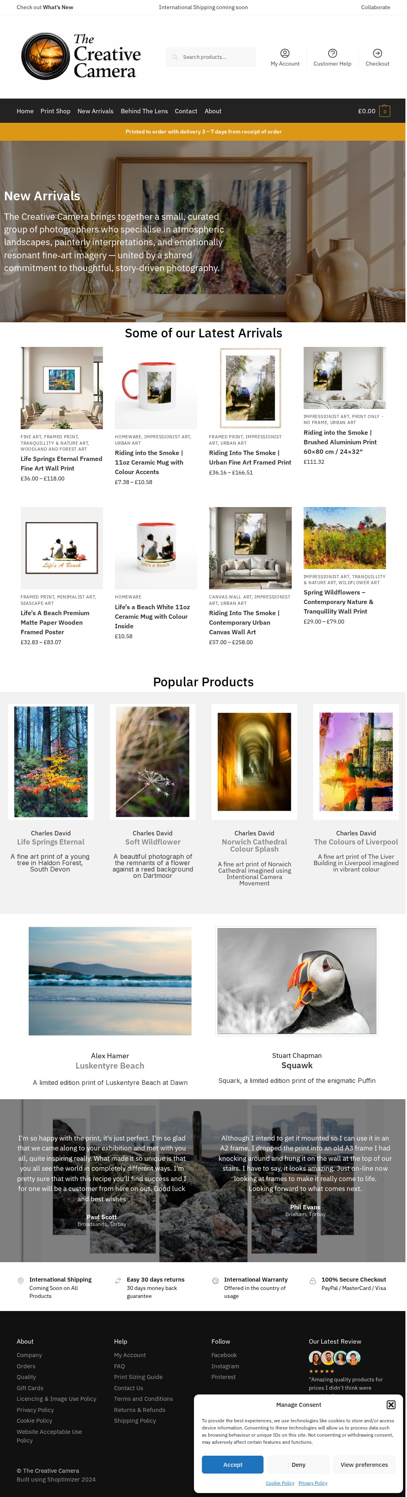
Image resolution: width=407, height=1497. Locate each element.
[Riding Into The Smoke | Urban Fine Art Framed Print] (250, 388)
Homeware (128, 437)
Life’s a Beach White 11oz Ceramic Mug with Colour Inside (152, 616)
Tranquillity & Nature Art (54, 443)
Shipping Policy (135, 1420)
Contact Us (128, 1388)
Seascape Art (37, 603)
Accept (232, 1464)
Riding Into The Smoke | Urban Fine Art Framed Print (250, 457)
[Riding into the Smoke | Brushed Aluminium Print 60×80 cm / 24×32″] (345, 378)
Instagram (225, 1366)
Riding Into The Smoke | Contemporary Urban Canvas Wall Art (244, 622)
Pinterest (223, 1377)
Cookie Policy (280, 1483)
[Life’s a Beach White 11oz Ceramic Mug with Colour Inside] (156, 548)
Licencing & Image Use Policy (56, 1398)
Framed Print (61, 437)
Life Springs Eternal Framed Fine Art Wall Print (62, 463)
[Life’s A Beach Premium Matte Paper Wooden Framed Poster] (62, 548)
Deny (299, 1464)
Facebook (224, 1355)
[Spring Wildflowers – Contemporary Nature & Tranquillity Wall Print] (345, 538)
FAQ (119, 1366)
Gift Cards (30, 1388)
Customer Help (332, 63)
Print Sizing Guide (138, 1377)
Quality (26, 1377)
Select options (62, 495)
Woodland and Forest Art (54, 449)
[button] (391, 1405)
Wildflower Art (359, 582)
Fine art (31, 437)
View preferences (364, 1464)
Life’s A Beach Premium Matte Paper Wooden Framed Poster (55, 622)
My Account (285, 63)
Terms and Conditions (143, 1398)
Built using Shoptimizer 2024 (56, 1479)
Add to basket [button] (344, 478)
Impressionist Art (167, 437)
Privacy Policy (313, 1483)
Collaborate (375, 7)
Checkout (378, 63)
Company (29, 1355)
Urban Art (128, 443)
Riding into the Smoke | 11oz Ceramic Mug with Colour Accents (149, 462)
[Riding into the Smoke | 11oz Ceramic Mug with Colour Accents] (156, 388)
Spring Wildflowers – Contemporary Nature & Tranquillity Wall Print (338, 601)
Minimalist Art (76, 597)
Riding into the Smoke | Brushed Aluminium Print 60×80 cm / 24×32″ (340, 441)
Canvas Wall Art (230, 597)
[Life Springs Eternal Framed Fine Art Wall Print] (62, 388)
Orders (26, 1366)
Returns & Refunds (139, 1410)
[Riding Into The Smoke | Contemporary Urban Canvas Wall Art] (250, 548)
